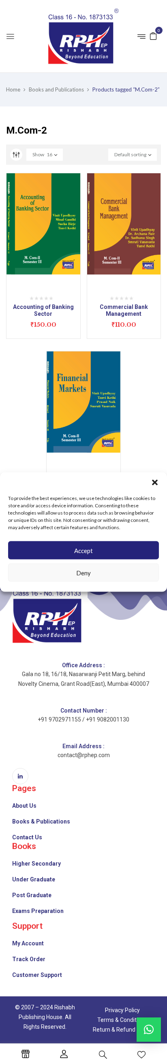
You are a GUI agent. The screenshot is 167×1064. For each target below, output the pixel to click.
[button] (155, 483)
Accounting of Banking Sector (43, 310)
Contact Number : (83, 710)
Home (13, 89)
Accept (83, 550)
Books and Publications (56, 89)
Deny (83, 572)
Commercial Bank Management (124, 310)
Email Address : (83, 746)
